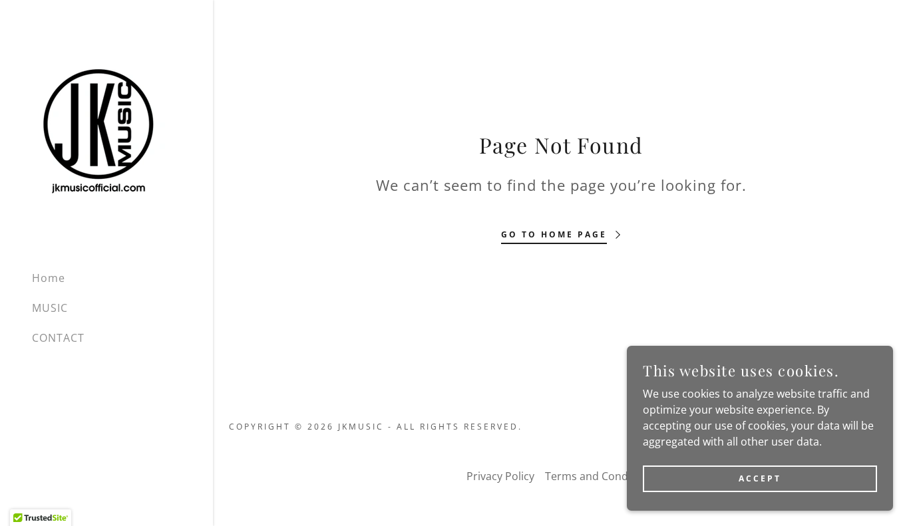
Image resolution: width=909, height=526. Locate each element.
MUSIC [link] (50, 308)
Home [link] (48, 278)
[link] (98, 129)
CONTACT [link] (58, 337)
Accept (760, 478)
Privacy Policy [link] (500, 476)
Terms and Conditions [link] (600, 476)
